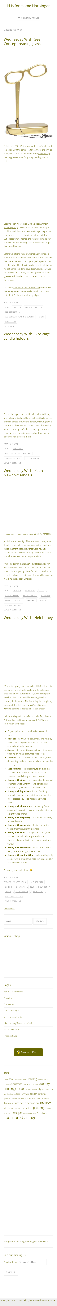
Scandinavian (42, 1113)
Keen (41, 591)
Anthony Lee (37, 882)
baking (32, 1079)
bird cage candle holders (18, 453)
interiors (45, 1103)
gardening (42, 1094)
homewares (30, 1098)
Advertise (8, 998)
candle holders (13, 458)
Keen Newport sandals (35, 563)
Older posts (9, 908)
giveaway (7, 1098)
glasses (17, 307)
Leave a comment (12, 463)
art (21, 1079)
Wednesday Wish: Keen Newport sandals (23, 473)
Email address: (11, 1262)
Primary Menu (30, 18)
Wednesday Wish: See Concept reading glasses (24, 41)
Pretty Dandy (32, 458)
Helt (31, 887)
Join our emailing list (13, 1017)
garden (33, 1093)
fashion (17, 591)
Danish (8, 887)
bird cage (18, 448)
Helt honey (22, 704)
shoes (43, 600)
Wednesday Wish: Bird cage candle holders (27, 336)
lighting (13, 1108)
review (33, 1113)
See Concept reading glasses (20, 317)
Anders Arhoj (19, 882)
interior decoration (27, 1103)
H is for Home (48, 1300)
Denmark (20, 887)
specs (42, 317)
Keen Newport (12, 595)
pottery (29, 1108)
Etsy (51, 1089)
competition (33, 1084)
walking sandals (13, 605)
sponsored (13, 1117)
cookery (44, 1084)
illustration (21, 892)
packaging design (14, 896)
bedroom (40, 1079)
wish (16, 302)
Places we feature (12, 1029)
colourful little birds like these (17, 436)
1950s (6, 1079)
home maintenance (17, 1099)
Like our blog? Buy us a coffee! (18, 1023)
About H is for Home (13, 991)
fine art (13, 1094)
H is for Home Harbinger (28, 5)
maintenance (20, 1108)
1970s (17, 1079)
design (35, 1089)
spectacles (10, 321)
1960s (11, 1079)
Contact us (9, 1004)
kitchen (7, 1108)
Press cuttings (10, 1035)
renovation (27, 1113)
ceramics (7, 1084)
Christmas (16, 1083)
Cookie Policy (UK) (12, 1010)
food (18, 1094)
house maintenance (42, 1098)
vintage (30, 1117)
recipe (17, 1112)
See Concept (11, 312)
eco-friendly (45, 1089)
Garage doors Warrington (16, 1241)
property (39, 1108)
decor (19, 1088)
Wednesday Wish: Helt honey (28, 617)
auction (25, 1079)
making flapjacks (24, 689)
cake (46, 1079)
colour (26, 1084)
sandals (31, 600)
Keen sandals (30, 595)
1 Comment (9, 326)
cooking (9, 1089)
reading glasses (33, 307)
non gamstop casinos (38, 1241)
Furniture (25, 1093)
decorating (29, 1089)
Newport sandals (14, 600)
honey (8, 892)
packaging (38, 892)
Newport (45, 595)
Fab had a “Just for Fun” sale (26, 287)
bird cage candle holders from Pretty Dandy (30, 414)
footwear (30, 591)
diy (39, 1089)
